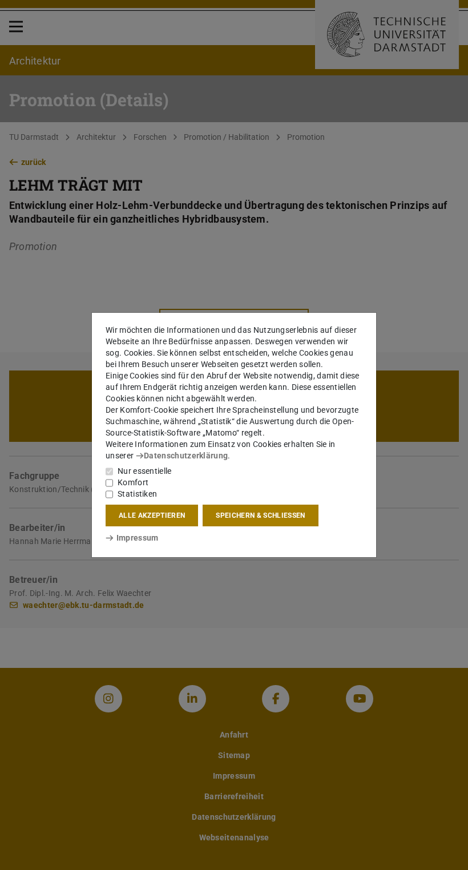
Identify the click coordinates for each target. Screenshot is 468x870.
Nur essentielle (145, 471)
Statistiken (137, 493)
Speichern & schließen (260, 515)
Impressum (137, 537)
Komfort (133, 482)
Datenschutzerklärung (186, 455)
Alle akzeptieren (152, 515)
